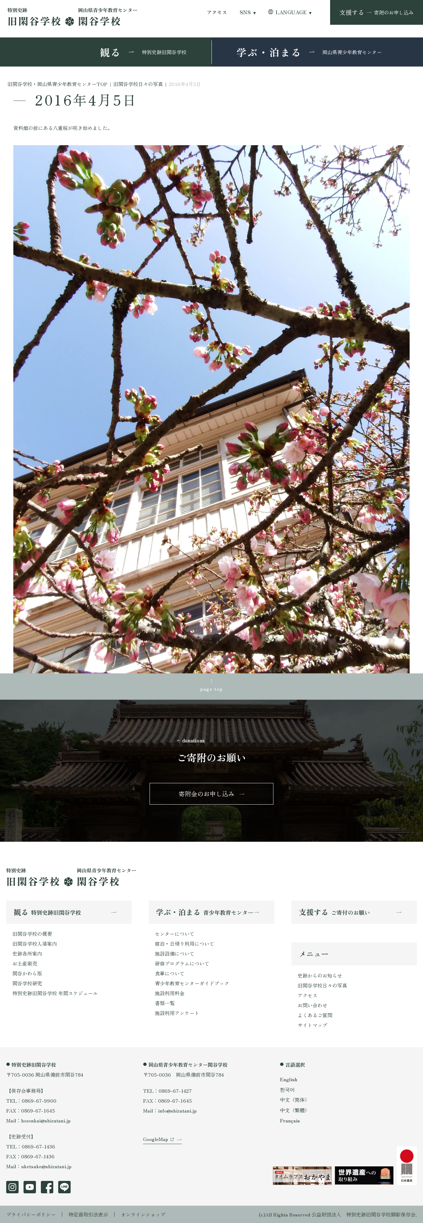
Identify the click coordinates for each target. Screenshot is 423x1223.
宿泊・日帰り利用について (184, 943)
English (288, 1079)
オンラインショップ (143, 1214)
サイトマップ (312, 1025)
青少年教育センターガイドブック (192, 983)
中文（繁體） (295, 1110)
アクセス (217, 12)
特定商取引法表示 (88, 1214)
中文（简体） (295, 1099)
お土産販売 (24, 963)
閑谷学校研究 (27, 983)
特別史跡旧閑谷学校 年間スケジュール (55, 993)
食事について (170, 973)
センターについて (174, 933)
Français (290, 1120)
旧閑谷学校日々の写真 (322, 985)
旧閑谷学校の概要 (32, 933)
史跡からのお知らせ (320, 975)
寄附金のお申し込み (206, 793)
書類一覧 (165, 1003)
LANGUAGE (291, 12)
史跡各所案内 (27, 953)
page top (211, 688)
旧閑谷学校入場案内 (34, 943)
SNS (245, 12)
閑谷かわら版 (27, 973)
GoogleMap (155, 1139)
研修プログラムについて (182, 963)
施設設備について (174, 953)
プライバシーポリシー (31, 1214)
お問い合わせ (312, 1005)
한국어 (287, 1089)
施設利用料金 (170, 993)
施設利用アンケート (177, 1013)
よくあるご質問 (315, 1015)
